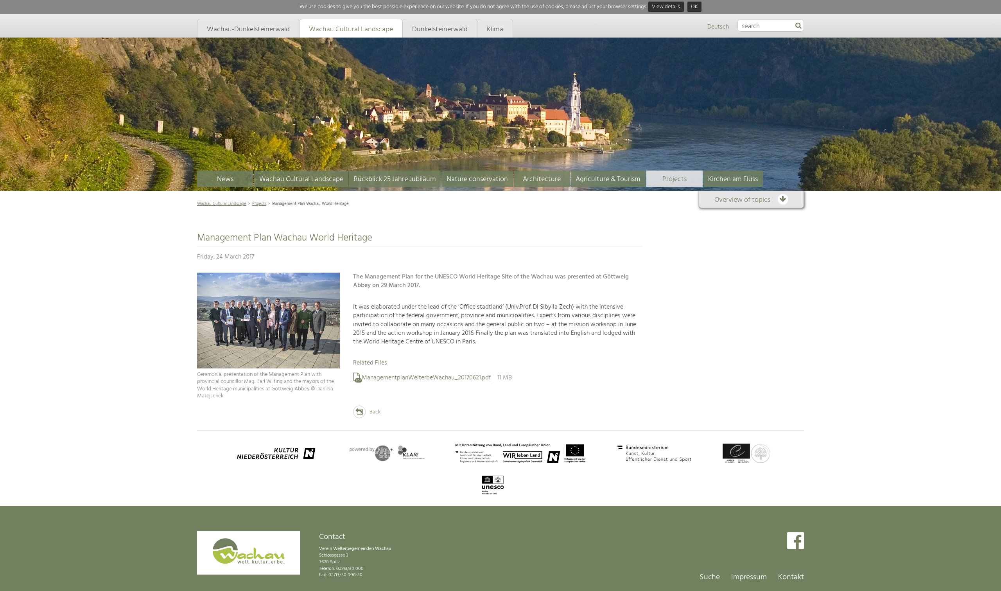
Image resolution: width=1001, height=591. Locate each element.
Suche (710, 577)
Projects (674, 179)
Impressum (749, 577)
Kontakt (791, 577)
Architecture (542, 179)
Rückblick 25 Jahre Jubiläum (395, 179)
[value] (798, 26)
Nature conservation (477, 179)
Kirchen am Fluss (733, 179)
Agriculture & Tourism (608, 179)
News (225, 179)
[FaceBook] (795, 541)
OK (694, 6)
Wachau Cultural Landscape (301, 179)
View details (666, 6)
